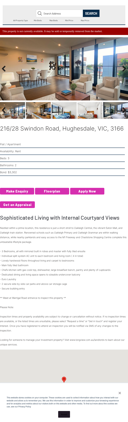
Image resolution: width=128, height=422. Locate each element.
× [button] (120, 392)
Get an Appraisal (17, 205)
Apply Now (87, 191)
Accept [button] (64, 414)
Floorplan (52, 191)
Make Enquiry (17, 191)
